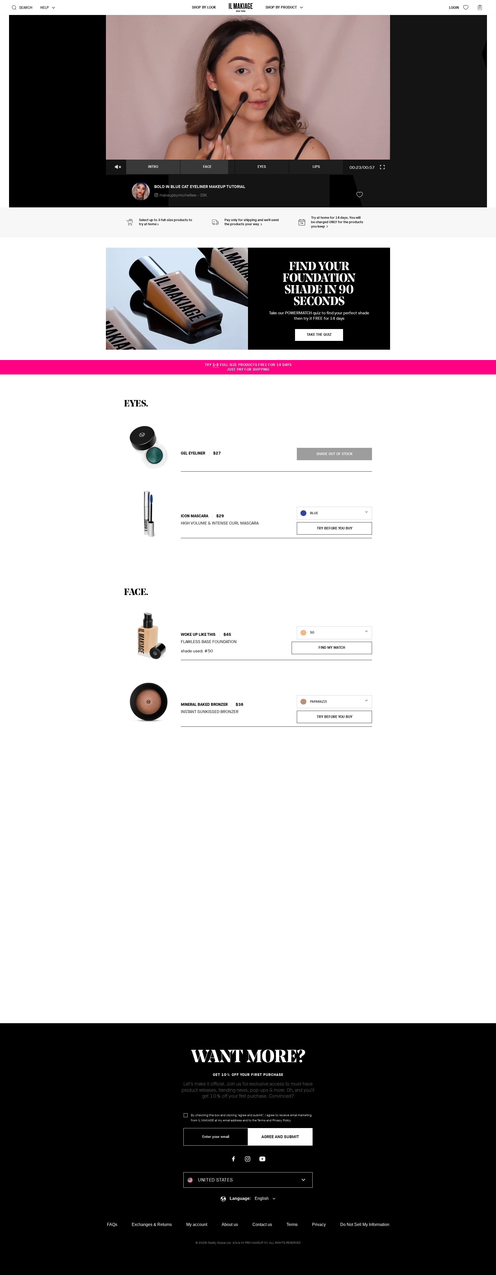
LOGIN (454, 7)
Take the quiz (319, 334)
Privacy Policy (281, 1120)
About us (230, 1224)
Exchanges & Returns (152, 1224)
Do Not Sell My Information (364, 1224)
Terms (261, 1120)
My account (196, 1224)
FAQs (112, 1224)
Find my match (332, 647)
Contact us (262, 1224)
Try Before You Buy (334, 528)
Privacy (319, 1224)
